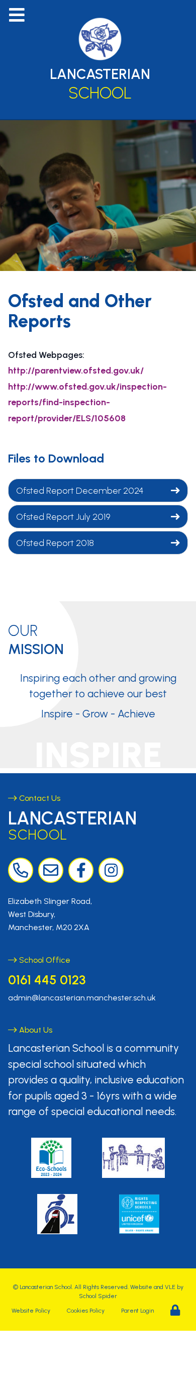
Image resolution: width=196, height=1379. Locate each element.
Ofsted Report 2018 (55, 542)
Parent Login (137, 1310)
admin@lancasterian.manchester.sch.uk (82, 997)
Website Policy (31, 1310)
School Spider (98, 1296)
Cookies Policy (86, 1310)
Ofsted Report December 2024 (79, 490)
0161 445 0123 (46, 980)
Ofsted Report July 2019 (63, 516)
